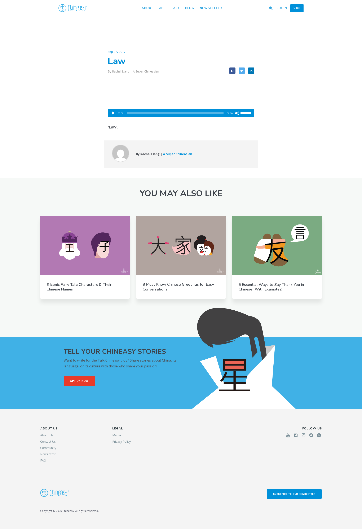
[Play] (113, 113)
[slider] (246, 113)
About (147, 8)
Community (48, 448)
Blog (189, 8)
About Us (46, 435)
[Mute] (237, 113)
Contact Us (48, 441)
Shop (297, 8)
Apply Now (79, 381)
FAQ (43, 460)
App (162, 8)
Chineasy (72, 8)
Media (116, 435)
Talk (175, 8)
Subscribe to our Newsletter (294, 493)
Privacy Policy (121, 441)
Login (282, 8)
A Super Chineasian (146, 71)
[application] (181, 113)
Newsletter (211, 8)
